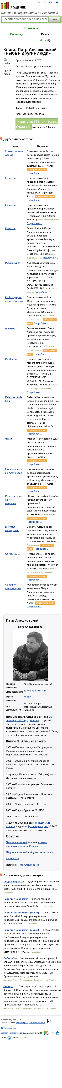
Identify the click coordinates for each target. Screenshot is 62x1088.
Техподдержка (22, 1022)
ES (50, 2)
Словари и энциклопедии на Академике (29, 13)
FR (57, 2)
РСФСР (27, 697)
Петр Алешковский (28, 864)
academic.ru (13, 5)
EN (38, 2)
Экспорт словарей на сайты (13, 1033)
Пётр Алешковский (16, 842)
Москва (34, 720)
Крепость (10, 178)
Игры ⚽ (45, 40)
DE (44, 2)
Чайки (8, 438)
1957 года (41, 691)
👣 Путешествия (8, 1028)
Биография (12, 858)
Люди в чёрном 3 (13, 881)
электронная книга (37, 169)
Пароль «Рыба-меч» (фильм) (21, 912)
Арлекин (10, 328)
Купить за (37, 123)
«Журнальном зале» (41, 852)
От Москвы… (12, 553)
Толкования (31, 28)
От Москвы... (12, 359)
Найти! (54, 19)
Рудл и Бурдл (12, 262)
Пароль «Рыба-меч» (15, 898)
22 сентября (30, 691)
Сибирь (8, 986)
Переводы (17, 34)
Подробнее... (34, 173)
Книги (45, 34)
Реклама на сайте (37, 1022)
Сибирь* (8, 958)
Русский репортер (38, 826)
